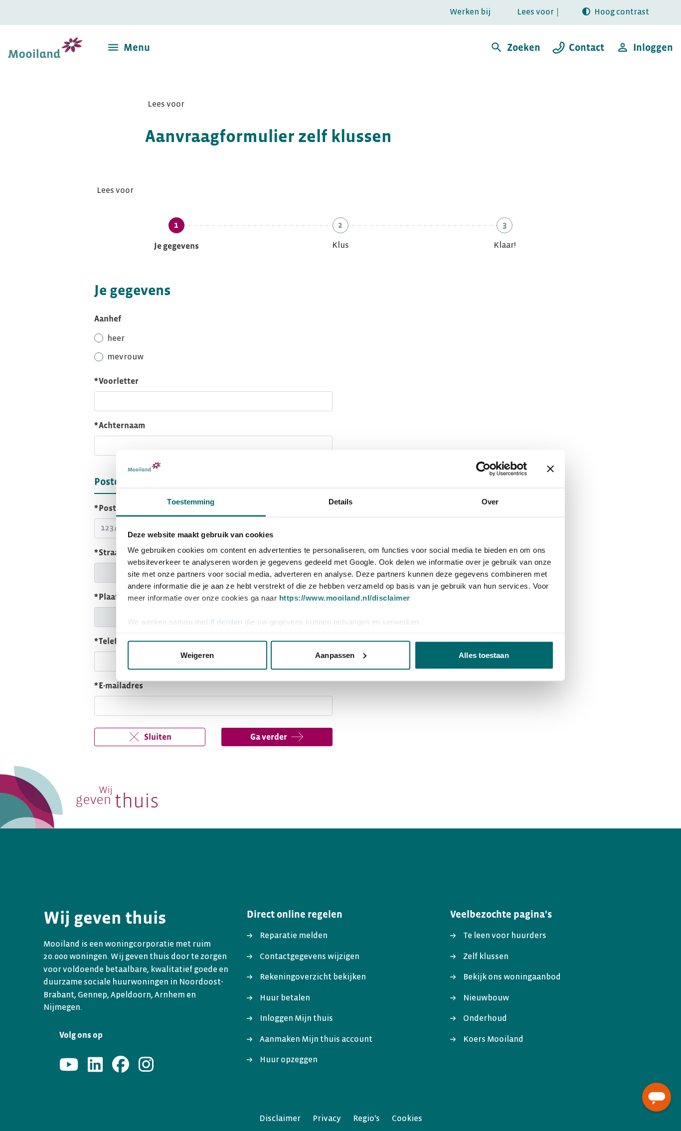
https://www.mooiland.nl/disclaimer (344, 598)
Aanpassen (334, 654)
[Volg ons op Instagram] (146, 1065)
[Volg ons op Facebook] (120, 1065)
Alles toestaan (484, 654)
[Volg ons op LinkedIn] (95, 1065)
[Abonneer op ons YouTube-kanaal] (68, 1065)
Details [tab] (341, 501)
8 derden (226, 622)
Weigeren (197, 654)
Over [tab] (490, 501)
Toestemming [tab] (190, 501)
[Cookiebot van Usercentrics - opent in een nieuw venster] (483, 468)
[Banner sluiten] (550, 468)
